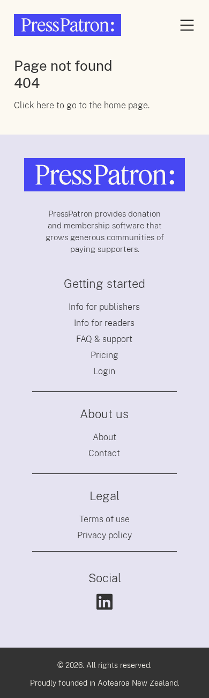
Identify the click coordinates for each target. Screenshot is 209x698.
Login (104, 371)
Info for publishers (104, 307)
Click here (34, 105)
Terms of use (104, 519)
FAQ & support (104, 339)
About (104, 437)
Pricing (104, 355)
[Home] (67, 25)
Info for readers (104, 323)
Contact (104, 453)
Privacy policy (104, 535)
